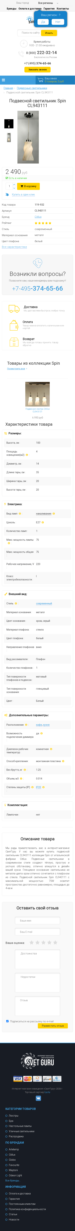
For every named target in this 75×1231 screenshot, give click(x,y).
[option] (9, 125)
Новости (14, 1219)
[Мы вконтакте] (37, 1100)
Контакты (63, 8)
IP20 (38, 787)
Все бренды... (13, 1180)
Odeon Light (15, 1175)
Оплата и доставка (30, 8)
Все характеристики (14, 246)
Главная (8, 88)
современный (44, 603)
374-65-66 (37, 63)
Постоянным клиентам (22, 1204)
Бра (11, 1121)
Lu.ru (47, 1092)
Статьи (13, 1214)
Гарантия (49, 8)
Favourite (14, 1165)
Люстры (13, 1115)
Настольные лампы (20, 1126)
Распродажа (16, 1136)
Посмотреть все (16, 368)
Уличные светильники (21, 1131)
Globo (12, 1159)
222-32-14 (41, 52)
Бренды (11, 8)
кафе (39, 724)
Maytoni (13, 1170)
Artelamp (14, 1149)
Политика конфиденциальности (27, 1209)
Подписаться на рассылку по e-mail (32, 1021)
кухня (46, 724)
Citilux (38, 216)
